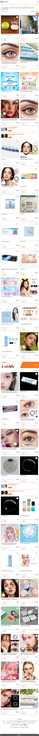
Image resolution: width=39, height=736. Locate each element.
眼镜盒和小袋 (21, 7)
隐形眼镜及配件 (6, 7)
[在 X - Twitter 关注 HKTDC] (18, 724)
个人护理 (10, 7)
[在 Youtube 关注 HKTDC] (24, 724)
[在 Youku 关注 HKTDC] (26, 724)
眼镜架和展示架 (26, 7)
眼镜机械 (7, 9)
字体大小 (19, 721)
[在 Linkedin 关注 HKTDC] (19, 724)
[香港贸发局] (19, 719)
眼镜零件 (13, 7)
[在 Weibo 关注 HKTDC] (21, 724)
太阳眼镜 (30, 7)
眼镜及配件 (17, 7)
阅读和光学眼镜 (3, 9)
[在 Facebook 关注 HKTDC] (16, 724)
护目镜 (33, 7)
